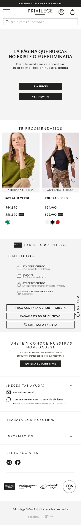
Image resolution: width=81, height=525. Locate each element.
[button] (6, 12)
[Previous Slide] (2, 158)
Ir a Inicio (40, 86)
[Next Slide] (78, 158)
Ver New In (40, 96)
